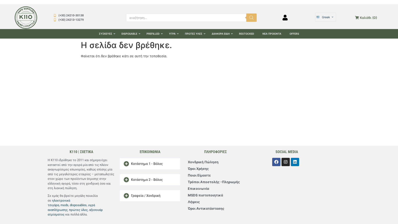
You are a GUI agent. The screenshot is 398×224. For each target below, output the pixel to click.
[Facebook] (276, 162)
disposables (78, 205)
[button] (150, 163)
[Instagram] (286, 162)
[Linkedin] (295, 162)
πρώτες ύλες (78, 210)
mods (64, 205)
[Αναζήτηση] (251, 17)
